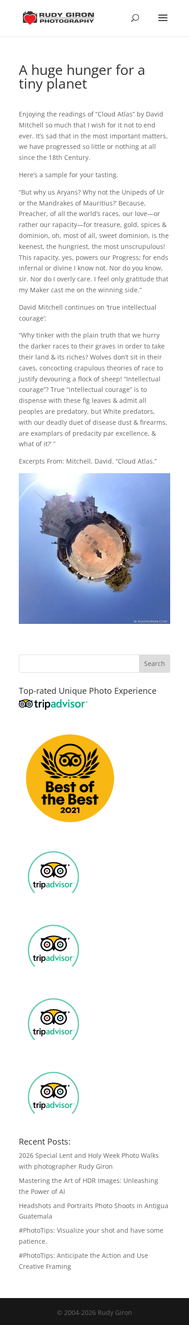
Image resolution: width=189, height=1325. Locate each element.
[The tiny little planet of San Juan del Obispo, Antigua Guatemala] (94, 618)
